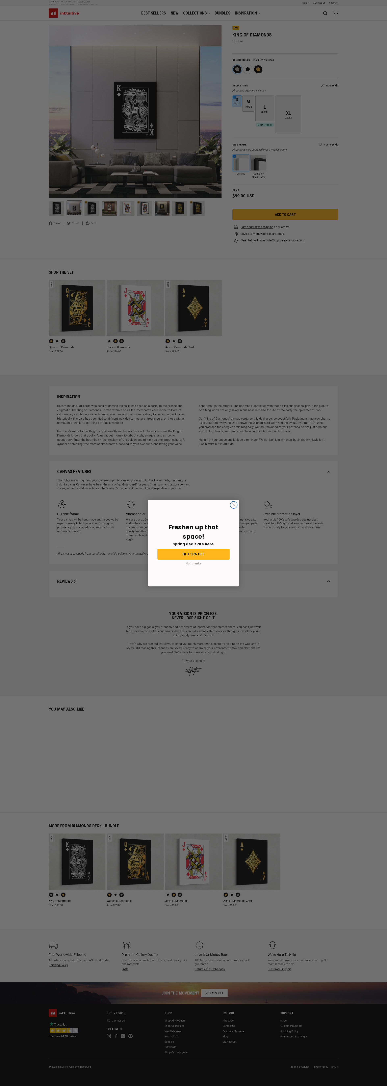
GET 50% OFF (193, 554)
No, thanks (193, 563)
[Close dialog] (233, 504)
